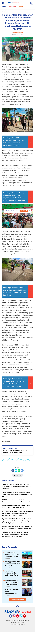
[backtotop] (17, 607)
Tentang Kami (15, 620)
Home (4, 6)
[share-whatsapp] (19, 470)
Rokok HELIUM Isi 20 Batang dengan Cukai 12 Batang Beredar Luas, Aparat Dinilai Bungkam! (12, 582)
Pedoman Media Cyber (17, 622)
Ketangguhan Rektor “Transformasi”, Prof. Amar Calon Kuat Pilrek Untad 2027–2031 (12, 564)
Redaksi (8, 620)
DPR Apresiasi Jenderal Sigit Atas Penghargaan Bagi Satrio (15, 451)
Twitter (21, 618)
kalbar (5, 459)
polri (21, 459)
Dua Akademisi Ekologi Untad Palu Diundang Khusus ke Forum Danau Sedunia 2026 (12, 555)
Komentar (18, 475)
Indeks (21, 6)
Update (24, 211)
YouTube (26, 618)
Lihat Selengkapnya (17, 599)
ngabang (13, 459)
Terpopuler (12, 6)
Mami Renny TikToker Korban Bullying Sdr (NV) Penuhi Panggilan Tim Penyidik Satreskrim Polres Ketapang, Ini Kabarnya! (11, 573)
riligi (27, 459)
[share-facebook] (12, 470)
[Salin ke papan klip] (22, 470)
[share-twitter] (16, 470)
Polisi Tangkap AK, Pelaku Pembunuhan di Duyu (12, 591)
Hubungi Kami (25, 620)
